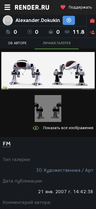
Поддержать (80, 7)
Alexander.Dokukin (37, 20)
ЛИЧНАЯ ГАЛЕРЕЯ (57, 43)
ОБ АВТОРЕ (17, 43)
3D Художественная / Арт (64, 170)
